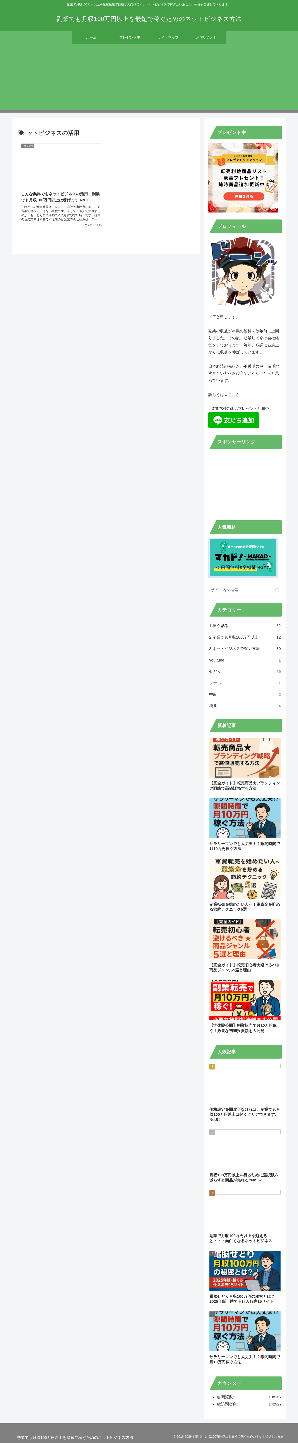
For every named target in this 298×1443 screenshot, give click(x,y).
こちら (234, 394)
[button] (277, 590)
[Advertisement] (149, 79)
